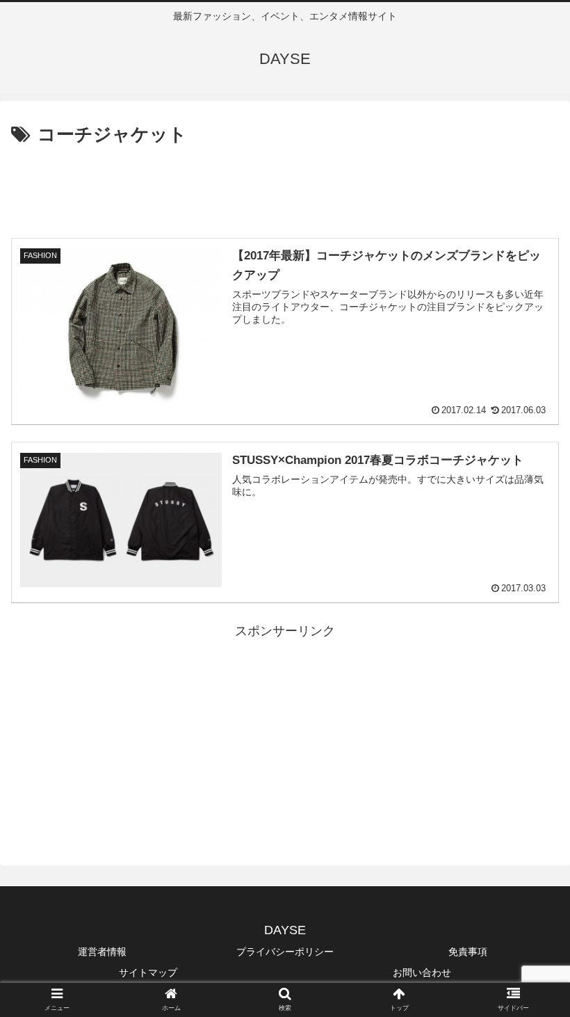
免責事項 (467, 951)
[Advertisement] (285, 188)
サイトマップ (148, 972)
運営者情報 (102, 951)
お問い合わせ (422, 972)
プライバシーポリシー (285, 951)
